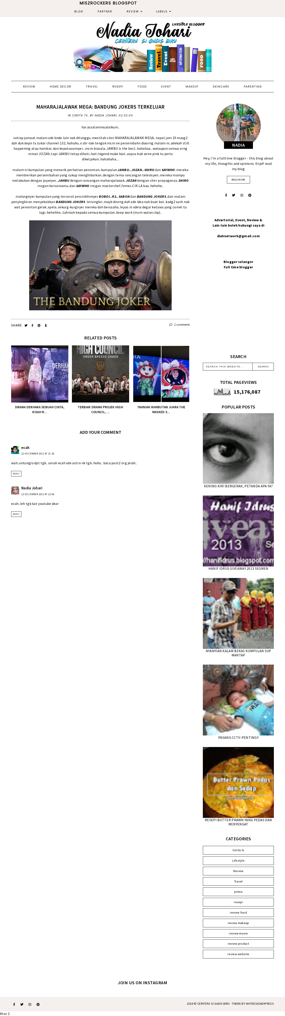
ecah (25, 447)
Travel (92, 86)
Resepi (117, 86)
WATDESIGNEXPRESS (260, 1004)
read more (238, 179)
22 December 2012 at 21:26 (37, 453)
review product (238, 944)
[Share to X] (26, 325)
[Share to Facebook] (33, 325)
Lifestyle (238, 861)
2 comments (181, 325)
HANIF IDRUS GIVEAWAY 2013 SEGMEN (238, 568)
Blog (78, 11)
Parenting (253, 86)
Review (133, 11)
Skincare (221, 86)
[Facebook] (226, 195)
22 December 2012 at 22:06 (37, 494)
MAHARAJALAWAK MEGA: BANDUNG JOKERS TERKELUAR (100, 107)
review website (238, 954)
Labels (162, 11)
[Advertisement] (238, 317)
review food (238, 912)
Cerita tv (80, 115)
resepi (238, 902)
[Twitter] (233, 195)
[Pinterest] (249, 195)
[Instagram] (241, 195)
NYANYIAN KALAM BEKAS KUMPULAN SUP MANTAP (238, 653)
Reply (16, 473)
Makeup (192, 86)
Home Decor (60, 86)
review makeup (238, 923)
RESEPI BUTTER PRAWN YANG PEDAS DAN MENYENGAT (238, 822)
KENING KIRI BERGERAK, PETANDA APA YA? (238, 486)
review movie (238, 933)
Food (142, 86)
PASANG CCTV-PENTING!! (238, 737)
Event (166, 86)
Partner (105, 11)
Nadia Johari (32, 488)
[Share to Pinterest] (39, 325)
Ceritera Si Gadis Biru (213, 1004)
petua (238, 892)
